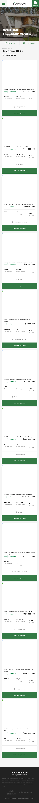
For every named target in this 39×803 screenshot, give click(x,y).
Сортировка (30, 43)
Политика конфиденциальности (24, 798)
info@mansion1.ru (19, 774)
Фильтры (11, 43)
